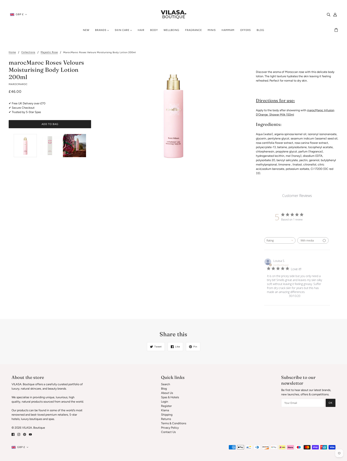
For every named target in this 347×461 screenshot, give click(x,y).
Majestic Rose (49, 52)
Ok (331, 402)
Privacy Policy (170, 427)
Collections (28, 52)
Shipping (166, 414)
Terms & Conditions (173, 423)
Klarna (165, 410)
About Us (167, 393)
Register (166, 406)
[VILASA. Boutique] (173, 14)
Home (12, 52)
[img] (328, 14)
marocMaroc (18, 84)
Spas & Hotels (170, 397)
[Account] (335, 14)
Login (164, 401)
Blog (164, 388)
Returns (166, 419)
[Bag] (336, 30)
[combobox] (279, 240)
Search (165, 384)
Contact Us (168, 432)
